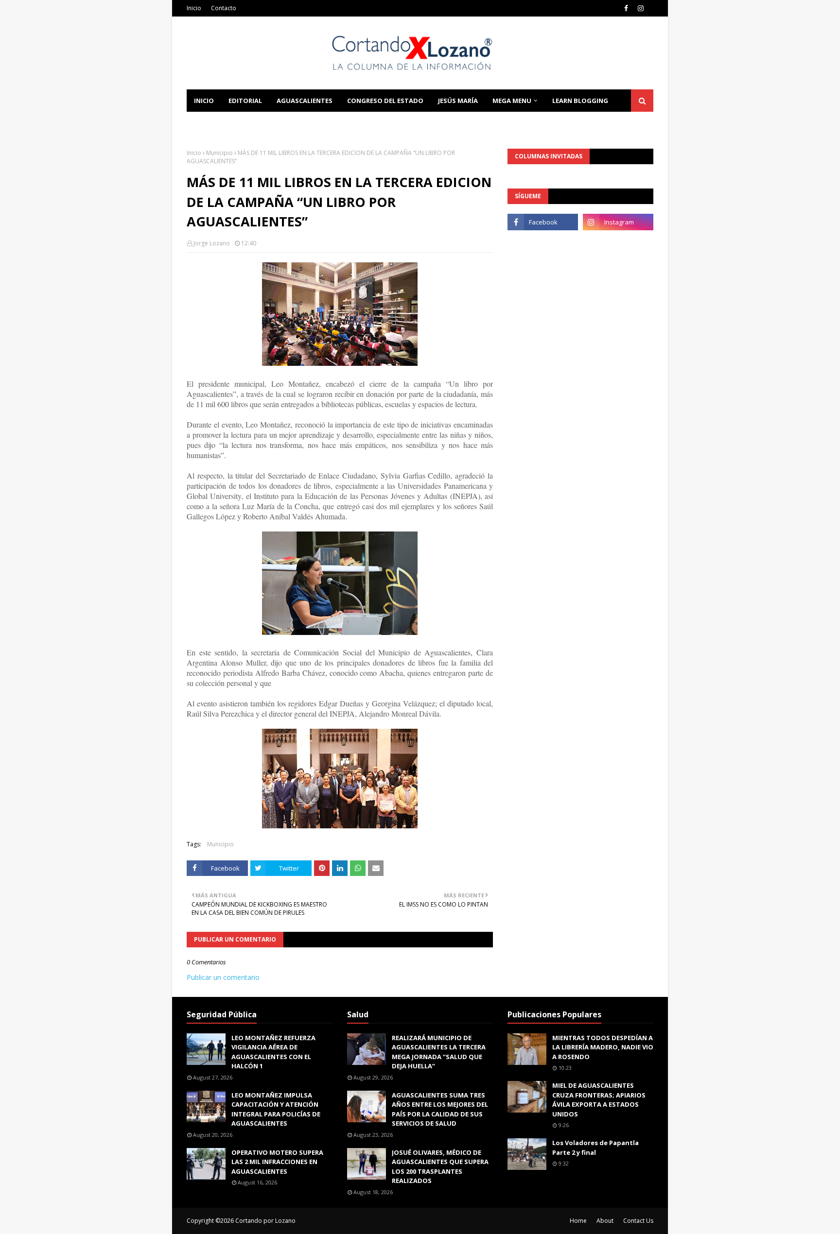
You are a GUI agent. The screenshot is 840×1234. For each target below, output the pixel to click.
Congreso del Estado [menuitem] (385, 100)
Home (578, 1221)
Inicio (194, 8)
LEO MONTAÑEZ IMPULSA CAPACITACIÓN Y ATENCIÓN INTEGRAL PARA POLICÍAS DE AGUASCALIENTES (275, 1109)
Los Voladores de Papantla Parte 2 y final (595, 1147)
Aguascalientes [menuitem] (304, 100)
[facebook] (626, 8)
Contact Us (638, 1221)
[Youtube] (543, 243)
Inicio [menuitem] (204, 100)
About (604, 1221)
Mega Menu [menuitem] (511, 100)
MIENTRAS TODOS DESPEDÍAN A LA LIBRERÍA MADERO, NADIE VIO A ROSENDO (602, 1047)
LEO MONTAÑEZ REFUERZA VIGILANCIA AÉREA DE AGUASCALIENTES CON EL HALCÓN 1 (273, 1052)
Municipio (219, 153)
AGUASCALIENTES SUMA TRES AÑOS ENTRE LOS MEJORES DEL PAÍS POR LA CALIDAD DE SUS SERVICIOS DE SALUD (440, 1109)
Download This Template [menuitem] (318, 123)
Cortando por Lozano (265, 1221)
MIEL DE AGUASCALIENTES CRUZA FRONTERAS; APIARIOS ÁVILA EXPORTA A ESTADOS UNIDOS (599, 1099)
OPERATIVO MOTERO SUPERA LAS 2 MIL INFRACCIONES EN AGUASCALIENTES (277, 1162)
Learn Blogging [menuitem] (580, 100)
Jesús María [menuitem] (458, 100)
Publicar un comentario (223, 977)
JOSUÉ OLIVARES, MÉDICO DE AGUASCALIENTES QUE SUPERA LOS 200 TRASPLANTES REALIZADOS (440, 1166)
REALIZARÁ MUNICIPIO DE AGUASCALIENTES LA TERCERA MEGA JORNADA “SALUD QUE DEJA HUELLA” (439, 1052)
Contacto (223, 8)
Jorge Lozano (211, 243)
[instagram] (640, 8)
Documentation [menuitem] (223, 123)
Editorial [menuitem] (245, 100)
